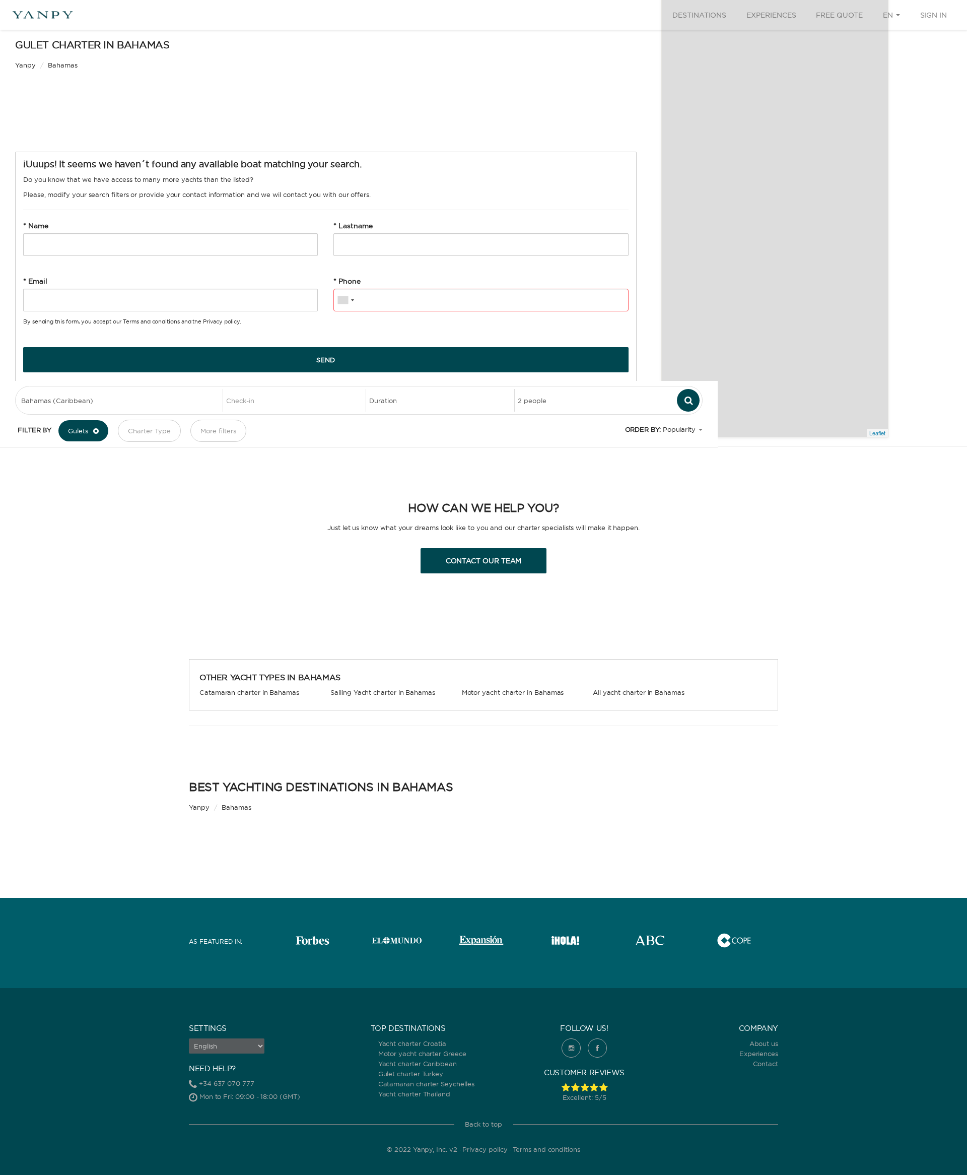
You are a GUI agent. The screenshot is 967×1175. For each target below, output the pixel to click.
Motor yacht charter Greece (422, 1054)
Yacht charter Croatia (412, 1043)
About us (763, 1043)
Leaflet (877, 433)
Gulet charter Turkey (411, 1074)
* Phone (347, 281)
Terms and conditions (151, 321)
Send (325, 360)
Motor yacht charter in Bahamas (513, 692)
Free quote (839, 15)
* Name (35, 225)
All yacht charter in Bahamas (638, 692)
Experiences (771, 15)
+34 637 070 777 (226, 1083)
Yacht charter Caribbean (417, 1064)
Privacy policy (221, 321)
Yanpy (25, 65)
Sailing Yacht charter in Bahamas (382, 692)
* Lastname (352, 225)
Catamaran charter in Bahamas (249, 692)
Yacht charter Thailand (414, 1094)
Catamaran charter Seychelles (426, 1084)
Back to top (483, 1124)
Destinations (699, 15)
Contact (766, 1064)
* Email (35, 281)
